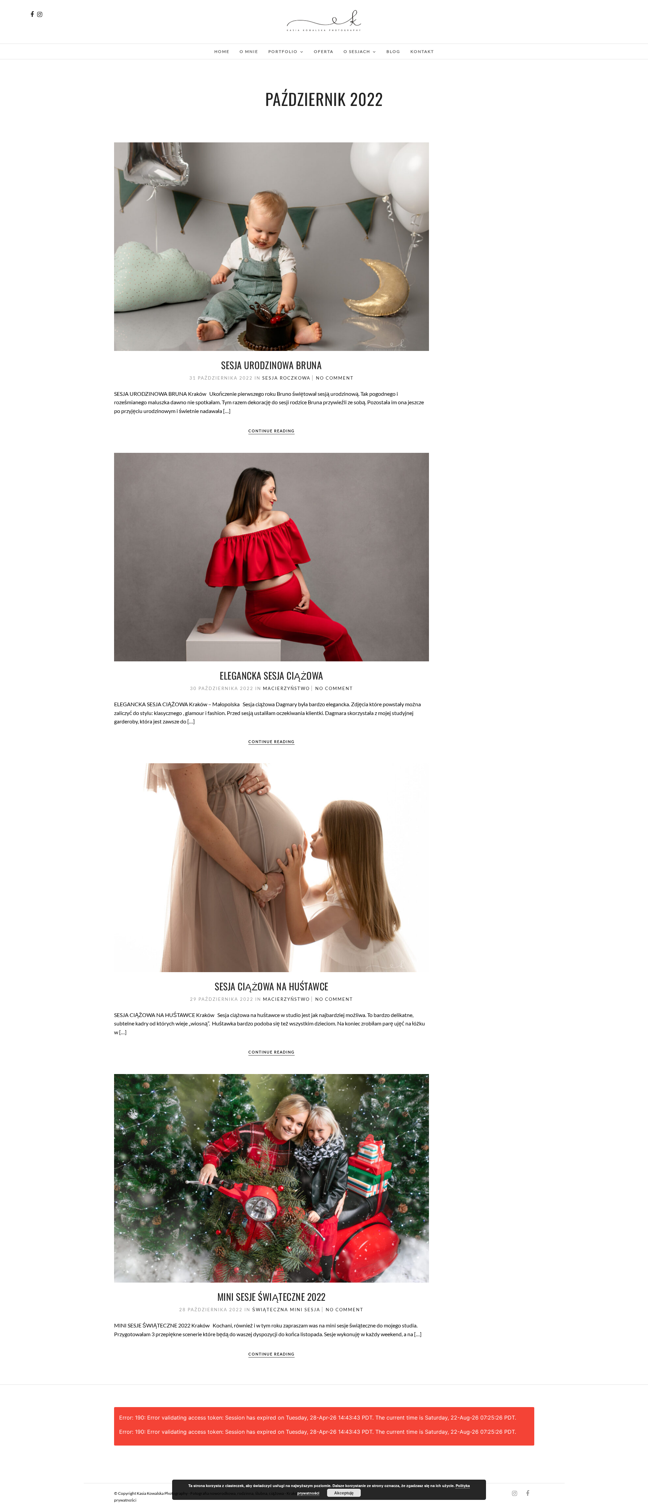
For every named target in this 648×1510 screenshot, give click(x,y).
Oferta (323, 51)
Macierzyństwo (286, 688)
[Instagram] (39, 14)
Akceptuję (344, 1493)
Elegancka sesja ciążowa (271, 675)
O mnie (249, 51)
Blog (393, 51)
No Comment (335, 378)
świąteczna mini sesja (286, 1309)
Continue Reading (271, 431)
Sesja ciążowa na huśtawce (271, 986)
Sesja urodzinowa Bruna (271, 365)
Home (222, 51)
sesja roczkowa (286, 378)
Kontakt (422, 51)
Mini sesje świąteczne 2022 (271, 1296)
